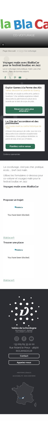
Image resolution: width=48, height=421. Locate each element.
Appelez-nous (24, 362)
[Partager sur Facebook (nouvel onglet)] (5, 77)
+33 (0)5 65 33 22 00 (24, 344)
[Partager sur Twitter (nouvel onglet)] (10, 77)
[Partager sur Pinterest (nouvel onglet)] (15, 77)
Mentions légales (24, 372)
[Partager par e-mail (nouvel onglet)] (20, 77)
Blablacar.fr (9, 237)
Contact (24, 356)
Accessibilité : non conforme (24, 376)
